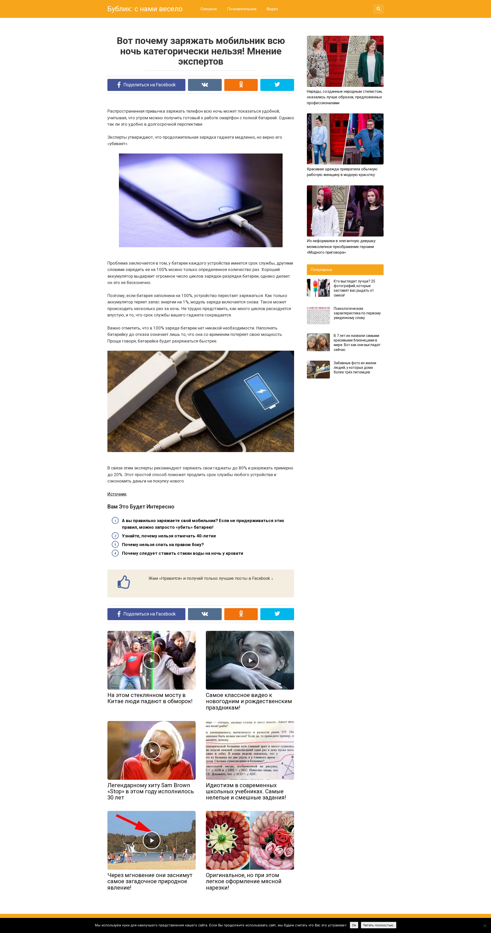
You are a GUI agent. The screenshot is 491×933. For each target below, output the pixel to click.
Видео (272, 9)
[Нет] (484, 925)
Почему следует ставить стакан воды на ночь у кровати (182, 553)
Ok (354, 925)
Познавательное (241, 9)
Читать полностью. (378, 925)
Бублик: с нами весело (145, 9)
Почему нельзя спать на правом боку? (163, 544)
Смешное (208, 9)
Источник (117, 494)
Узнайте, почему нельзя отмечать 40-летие (169, 535)
